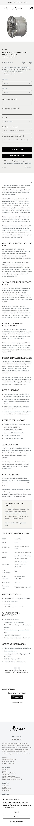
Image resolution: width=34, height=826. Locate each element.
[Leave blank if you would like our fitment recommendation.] (18, 108)
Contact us (5, 785)
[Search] (7, 8)
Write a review (17, 697)
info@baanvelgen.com (9, 759)
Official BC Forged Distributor (11, 777)
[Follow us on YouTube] (18, 739)
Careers (4, 771)
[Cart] (31, 8)
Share (4, 167)
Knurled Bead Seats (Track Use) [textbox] (17, 136)
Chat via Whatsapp (8, 761)
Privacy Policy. (9, 807)
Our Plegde (5, 774)
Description (5, 182)
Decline (16, 817)
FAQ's (4, 787)
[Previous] (3, 41)
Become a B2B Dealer (8, 773)
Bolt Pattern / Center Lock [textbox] (10, 127)
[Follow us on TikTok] (20, 739)
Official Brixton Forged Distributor (12, 779)
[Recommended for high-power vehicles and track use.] (23, 136)
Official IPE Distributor (8, 776)
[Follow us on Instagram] (15, 739)
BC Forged (5, 49)
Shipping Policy (6, 788)
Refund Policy (6, 790)
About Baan (5, 769)
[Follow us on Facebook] (12, 739)
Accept (17, 812)
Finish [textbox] (4, 118)
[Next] (31, 41)
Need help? (28, 167)
